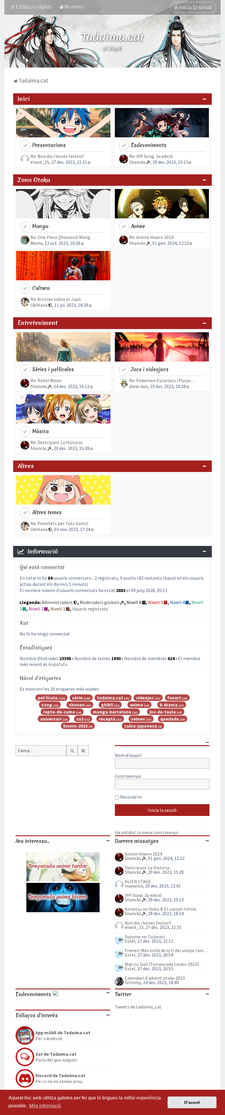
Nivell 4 (177, 602)
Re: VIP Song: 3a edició (151, 156)
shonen (77, 705)
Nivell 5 (155, 602)
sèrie (77, 698)
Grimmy (133, 982)
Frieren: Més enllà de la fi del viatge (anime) (167, 950)
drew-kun (138, 386)
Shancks (137, 162)
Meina (36, 243)
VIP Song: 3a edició (143, 895)
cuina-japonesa (140, 726)
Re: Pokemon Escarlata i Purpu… (162, 380)
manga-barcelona (112, 712)
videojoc (145, 698)
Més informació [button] (45, 1105)
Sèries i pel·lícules (53, 369)
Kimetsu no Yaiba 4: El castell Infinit (161, 909)
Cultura (41, 288)
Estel (130, 941)
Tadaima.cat (112, 37)
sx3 (79, 719)
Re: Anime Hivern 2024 (151, 237)
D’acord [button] (192, 1102)
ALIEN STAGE (138, 881)
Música (40, 431)
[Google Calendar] (55, 994)
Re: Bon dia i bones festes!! (56, 156)
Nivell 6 (134, 602)
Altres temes (47, 512)
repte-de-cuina (59, 712)
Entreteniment (38, 323)
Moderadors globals (100, 602)
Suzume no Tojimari (145, 936)
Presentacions (49, 145)
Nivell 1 (57, 609)
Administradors (57, 602)
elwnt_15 (39, 162)
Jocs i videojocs (149, 369)
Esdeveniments (148, 145)
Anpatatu (57, 664)
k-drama (169, 705)
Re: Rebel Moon (46, 380)
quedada (169, 719)
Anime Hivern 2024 (143, 854)
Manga (40, 226)
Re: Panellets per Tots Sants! (59, 523)
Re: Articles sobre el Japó (55, 299)
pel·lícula (47, 698)
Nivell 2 (36, 609)
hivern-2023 (75, 726)
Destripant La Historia (147, 868)
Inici (24, 99)
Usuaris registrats (90, 609)
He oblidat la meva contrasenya (146, 832)
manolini (134, 886)
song (46, 705)
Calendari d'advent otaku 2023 (155, 978)
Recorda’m (131, 797)
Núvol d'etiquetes (40, 678)
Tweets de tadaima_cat (138, 1007)
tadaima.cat (110, 698)
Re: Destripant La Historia (56, 442)
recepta (107, 719)
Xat (24, 623)
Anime (138, 226)
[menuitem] (71, 7)
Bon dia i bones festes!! (148, 923)
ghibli (107, 705)
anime (136, 705)
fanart (174, 698)
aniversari (50, 719)
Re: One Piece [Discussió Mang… (62, 237)
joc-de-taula (162, 712)
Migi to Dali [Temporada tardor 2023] (162, 964)
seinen (138, 719)
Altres (26, 466)
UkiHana (38, 305)
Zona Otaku (34, 180)
